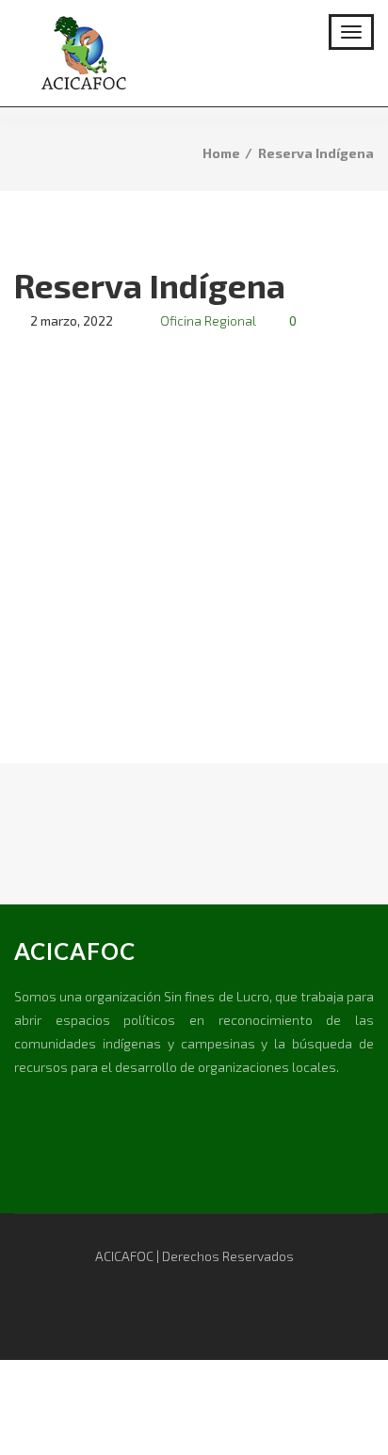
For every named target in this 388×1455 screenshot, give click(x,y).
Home (221, 153)
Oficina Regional (208, 320)
